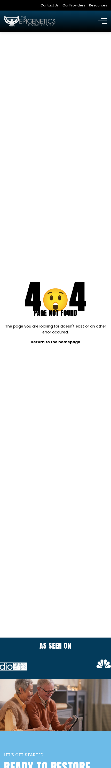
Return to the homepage (55, 342)
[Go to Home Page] (30, 21)
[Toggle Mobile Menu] (102, 21)
